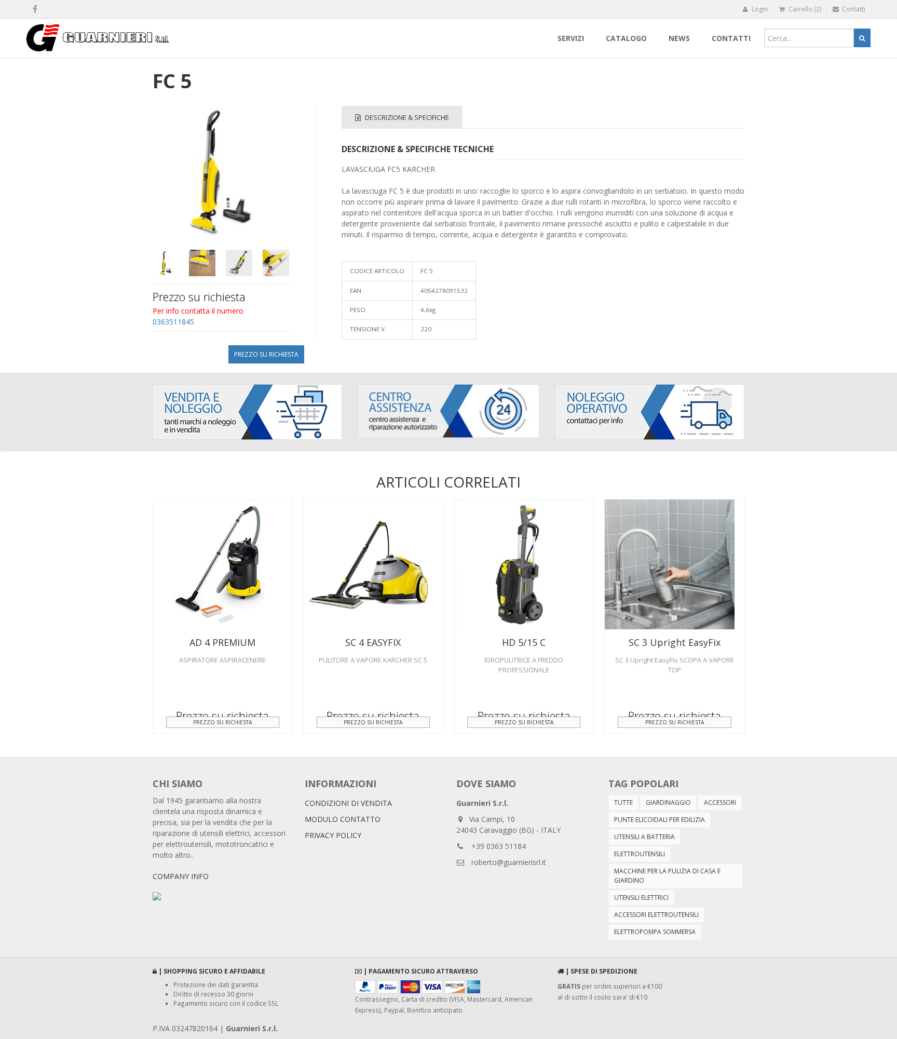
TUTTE (623, 802)
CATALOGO (626, 38)
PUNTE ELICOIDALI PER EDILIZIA (659, 819)
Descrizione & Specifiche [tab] (406, 117)
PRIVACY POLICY (333, 835)
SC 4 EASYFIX (373, 642)
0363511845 (173, 322)
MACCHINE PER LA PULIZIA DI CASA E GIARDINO (667, 876)
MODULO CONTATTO (342, 819)
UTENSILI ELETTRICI (641, 897)
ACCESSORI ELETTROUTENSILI (656, 914)
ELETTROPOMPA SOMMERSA (655, 931)
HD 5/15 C (524, 642)
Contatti (852, 9)
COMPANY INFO (181, 876)
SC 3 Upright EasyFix (675, 642)
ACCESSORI (720, 802)
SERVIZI (571, 38)
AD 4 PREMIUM (222, 642)
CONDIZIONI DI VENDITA (348, 803)
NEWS (679, 38)
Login (759, 9)
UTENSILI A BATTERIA (644, 836)
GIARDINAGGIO (668, 802)
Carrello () (804, 9)
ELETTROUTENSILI (639, 853)
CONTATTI (731, 38)
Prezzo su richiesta (266, 354)
